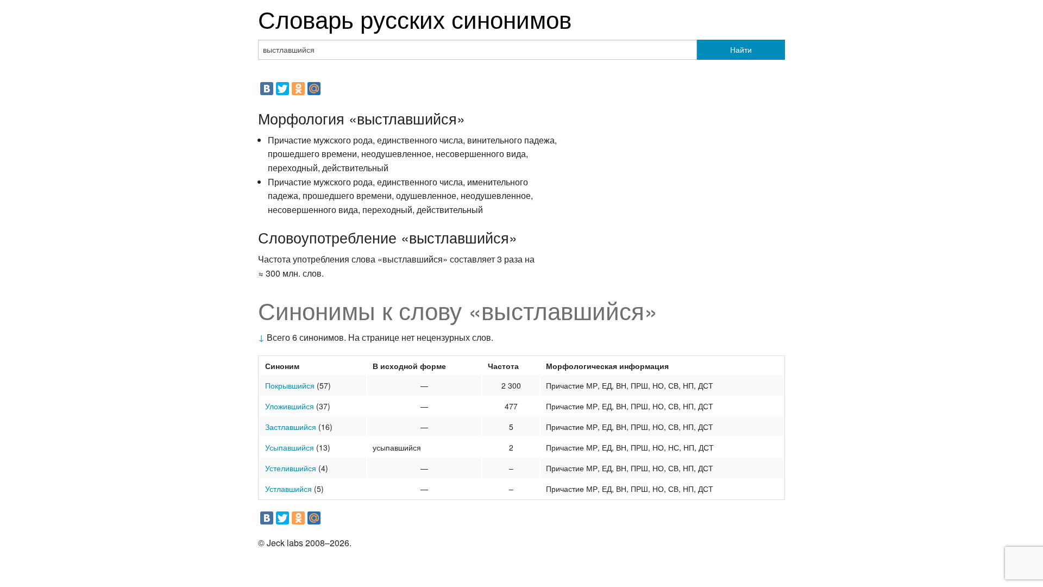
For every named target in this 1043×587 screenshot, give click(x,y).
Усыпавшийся (289, 447)
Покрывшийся (290, 385)
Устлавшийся (288, 488)
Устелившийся (290, 468)
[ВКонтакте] (266, 88)
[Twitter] (282, 88)
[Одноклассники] (298, 88)
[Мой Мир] (314, 88)
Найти (741, 49)
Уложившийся (289, 406)
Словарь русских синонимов (414, 18)
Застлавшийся (290, 426)
